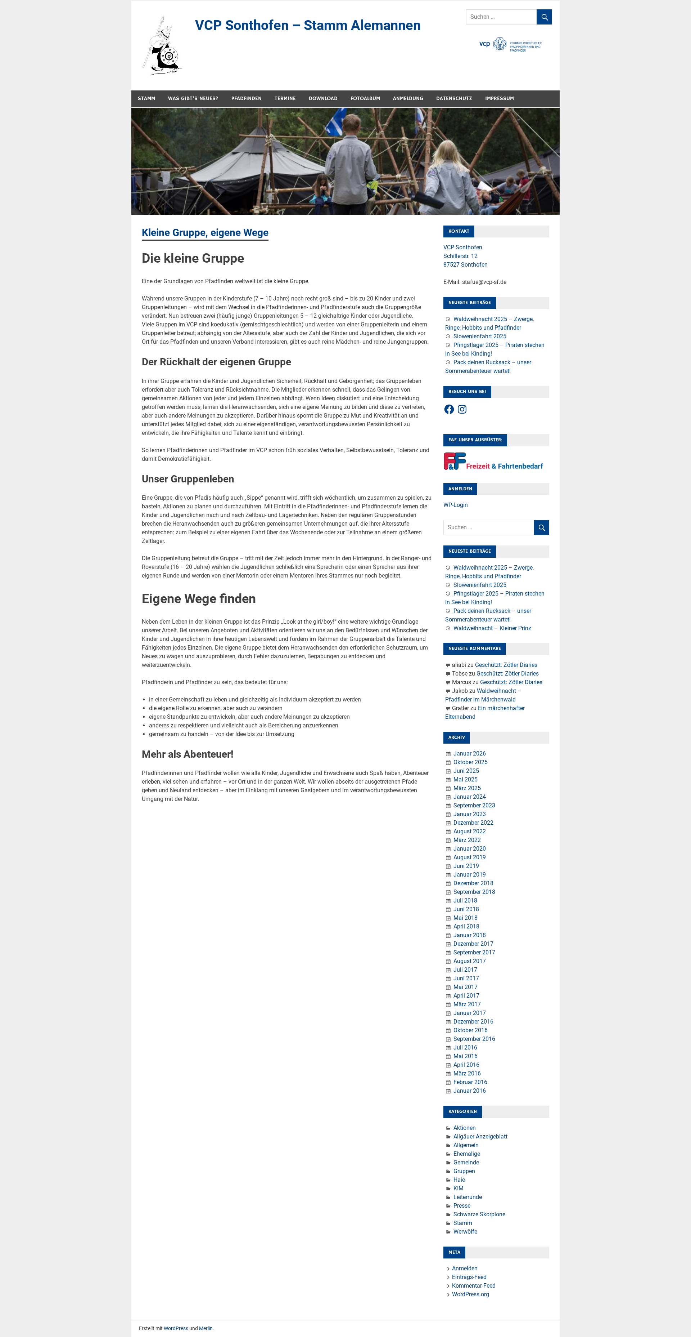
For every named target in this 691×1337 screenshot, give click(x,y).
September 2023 (474, 805)
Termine (285, 98)
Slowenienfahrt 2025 (479, 336)
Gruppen (464, 1171)
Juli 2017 (465, 969)
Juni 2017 (466, 978)
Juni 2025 (466, 770)
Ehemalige (466, 1153)
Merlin (206, 1328)
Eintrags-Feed (469, 1277)
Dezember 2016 (473, 1021)
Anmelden (465, 1268)
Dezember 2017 (473, 943)
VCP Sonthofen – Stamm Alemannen (308, 25)
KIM (458, 1188)
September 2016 (474, 1038)
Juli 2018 (465, 900)
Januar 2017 (469, 1013)
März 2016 (467, 1073)
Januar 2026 (469, 753)
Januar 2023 (469, 814)
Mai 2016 (465, 1056)
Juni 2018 (466, 909)
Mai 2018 (465, 917)
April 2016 (466, 1064)
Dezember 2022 (473, 822)
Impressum (499, 98)
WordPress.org (470, 1294)
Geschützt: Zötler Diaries (506, 664)
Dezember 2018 (473, 883)
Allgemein (466, 1145)
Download (323, 98)
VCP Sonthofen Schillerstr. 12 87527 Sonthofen (465, 256)
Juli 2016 (465, 1047)
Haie (459, 1179)
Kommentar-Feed (474, 1285)
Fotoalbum (365, 98)
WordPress (176, 1328)
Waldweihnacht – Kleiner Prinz (492, 628)
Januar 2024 (469, 796)
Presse (461, 1205)
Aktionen (464, 1127)
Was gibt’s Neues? (193, 98)
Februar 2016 (470, 1082)
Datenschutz (454, 98)
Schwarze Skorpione (479, 1214)
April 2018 (466, 926)
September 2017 (474, 952)
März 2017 (467, 1004)
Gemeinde (466, 1162)
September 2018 (474, 891)
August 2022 (469, 831)
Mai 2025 (465, 779)
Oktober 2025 (470, 762)
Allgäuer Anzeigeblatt (480, 1136)
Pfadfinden (246, 98)
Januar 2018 (469, 935)
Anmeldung (408, 98)
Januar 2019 (469, 874)
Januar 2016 (469, 1090)
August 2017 (469, 961)
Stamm (146, 98)
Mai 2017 (465, 987)
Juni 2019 (466, 866)
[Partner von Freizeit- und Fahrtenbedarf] (493, 468)
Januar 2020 (469, 848)
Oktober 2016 (470, 1030)
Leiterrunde (467, 1197)
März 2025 (467, 788)
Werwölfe (465, 1231)
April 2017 (466, 995)
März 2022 (467, 840)
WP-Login (455, 505)
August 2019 (469, 857)
